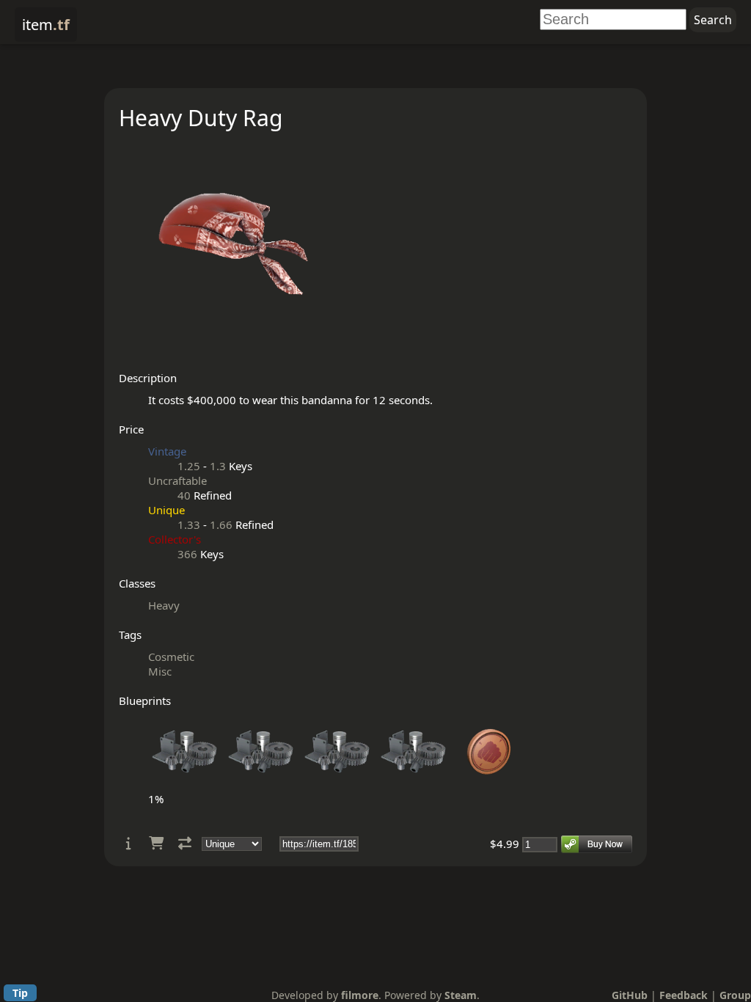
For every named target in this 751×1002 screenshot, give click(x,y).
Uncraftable (177, 480)
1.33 (188, 524)
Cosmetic (171, 656)
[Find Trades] (185, 843)
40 (184, 495)
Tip (20, 993)
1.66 (221, 524)
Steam (460, 995)
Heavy (164, 605)
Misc (160, 671)
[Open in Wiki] (129, 843)
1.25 (188, 465)
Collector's (174, 539)
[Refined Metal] (184, 784)
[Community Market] (156, 843)
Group (735, 995)
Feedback (683, 995)
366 (187, 553)
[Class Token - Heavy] (490, 784)
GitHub (630, 995)
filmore (359, 995)
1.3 (218, 465)
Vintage (167, 451)
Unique (166, 509)
